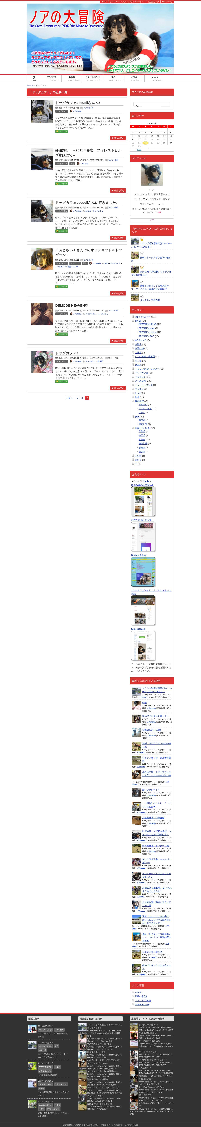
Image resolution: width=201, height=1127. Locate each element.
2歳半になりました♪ (148, 1051)
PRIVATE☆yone (147, 328)
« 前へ (70, 398)
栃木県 (142, 420)
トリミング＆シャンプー (147, 368)
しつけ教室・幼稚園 (145, 356)
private (158, 78)
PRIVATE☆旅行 (146, 336)
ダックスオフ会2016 (152, 951)
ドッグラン (140, 377)
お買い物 (139, 348)
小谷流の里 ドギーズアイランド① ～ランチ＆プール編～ (156, 775)
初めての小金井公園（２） (155, 716)
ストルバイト (145, 408)
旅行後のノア (145, 1095)
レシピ (138, 393)
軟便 (144, 702)
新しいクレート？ (151, 789)
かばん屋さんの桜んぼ (142, 484)
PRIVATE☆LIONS (148, 324)
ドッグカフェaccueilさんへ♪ (77, 103)
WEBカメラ (141, 340)
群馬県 (142, 447)
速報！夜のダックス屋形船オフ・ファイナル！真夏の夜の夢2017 (156, 937)
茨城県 (142, 451)
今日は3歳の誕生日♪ (148, 1033)
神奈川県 (143, 424)
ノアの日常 (54, 78)
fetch (107, 263)
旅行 (116, 78)
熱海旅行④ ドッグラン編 (155, 845)
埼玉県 (142, 435)
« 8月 (139, 150)
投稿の (141, 996)
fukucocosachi (138, 629)
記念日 (138, 459)
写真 (137, 397)
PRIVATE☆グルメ (148, 332)
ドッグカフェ (98, 211)
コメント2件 (113, 160)
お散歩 (75, 78)
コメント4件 (113, 208)
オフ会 (137, 78)
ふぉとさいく (115, 263)
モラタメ (139, 389)
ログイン (139, 992)
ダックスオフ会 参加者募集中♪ (102, 1071)
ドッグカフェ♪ (66, 353)
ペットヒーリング (144, 385)
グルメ (138, 364)
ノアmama (151, 708)
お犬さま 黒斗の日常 (141, 520)
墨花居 (100, 361)
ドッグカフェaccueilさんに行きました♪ (86, 203)
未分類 (138, 455)
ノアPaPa (142, 697)
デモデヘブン (90, 314)
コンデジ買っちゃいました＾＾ (153, 1059)
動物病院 (139, 401)
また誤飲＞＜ (145, 1068)
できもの (143, 404)
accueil (88, 211)
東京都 (142, 439)
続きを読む (119, 138)
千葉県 (142, 431)
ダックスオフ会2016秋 (149, 1041)
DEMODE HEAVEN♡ (71, 305)
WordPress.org (142, 1004)
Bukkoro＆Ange (139, 555)
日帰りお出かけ (94, 78)
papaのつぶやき (143, 316)
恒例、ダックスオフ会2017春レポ (103, 1087)
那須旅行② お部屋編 (153, 817)
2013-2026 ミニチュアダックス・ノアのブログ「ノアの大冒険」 (98, 1125)
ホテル (142, 412)
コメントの (143, 1000)
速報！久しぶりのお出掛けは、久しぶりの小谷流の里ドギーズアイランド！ (156, 919)
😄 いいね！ (61, 131)
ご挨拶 (138, 352)
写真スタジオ (72, 267)
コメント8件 (88, 108)
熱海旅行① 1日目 (151, 730)
